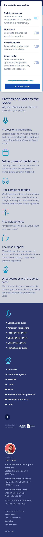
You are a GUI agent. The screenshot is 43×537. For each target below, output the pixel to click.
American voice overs (18, 328)
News (10, 389)
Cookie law (9, 521)
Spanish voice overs (17, 338)
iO (12, 531)
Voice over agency (16, 374)
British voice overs (16, 323)
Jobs (10, 404)
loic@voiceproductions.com (18, 500)
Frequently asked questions (21, 394)
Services (11, 379)
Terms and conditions (13, 518)
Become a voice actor (18, 399)
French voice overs (17, 333)
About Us (12, 369)
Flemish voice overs (17, 348)
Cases (10, 384)
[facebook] (7, 417)
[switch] (36, 18)
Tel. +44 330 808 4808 (15, 503)
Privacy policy (10, 515)
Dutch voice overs (16, 343)
